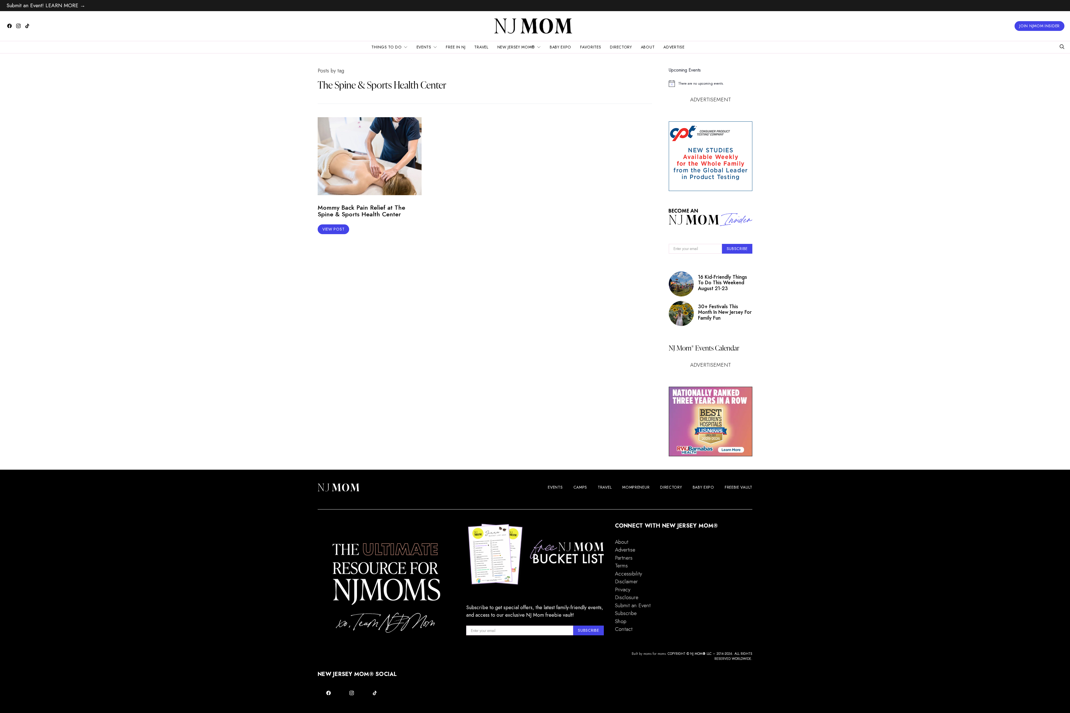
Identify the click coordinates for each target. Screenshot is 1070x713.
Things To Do (386, 47)
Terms (621, 565)
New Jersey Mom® (516, 47)
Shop (620, 621)
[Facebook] (9, 26)
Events (424, 47)
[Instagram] (18, 26)
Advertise (673, 47)
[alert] (710, 83)
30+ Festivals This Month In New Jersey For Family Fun (725, 312)
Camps (580, 487)
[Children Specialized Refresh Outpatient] (710, 421)
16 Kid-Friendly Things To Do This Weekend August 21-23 (722, 282)
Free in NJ (455, 47)
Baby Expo (560, 47)
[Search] (1061, 47)
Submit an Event (633, 605)
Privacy (622, 589)
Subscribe (626, 613)
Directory (621, 47)
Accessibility (628, 573)
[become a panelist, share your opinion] (710, 156)
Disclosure (626, 597)
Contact (624, 629)
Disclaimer (626, 581)
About (648, 47)
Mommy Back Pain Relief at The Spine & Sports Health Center (361, 211)
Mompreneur (636, 487)
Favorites (590, 47)
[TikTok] (27, 26)
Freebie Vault (738, 487)
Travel (481, 47)
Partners (624, 558)
